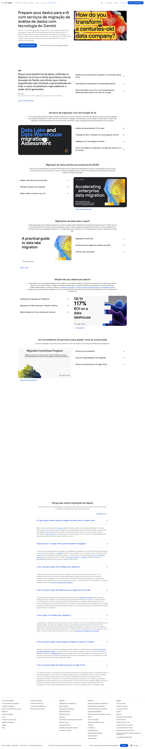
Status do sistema (92, 735)
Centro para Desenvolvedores (124, 717)
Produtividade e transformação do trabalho (70, 719)
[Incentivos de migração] (27, 45)
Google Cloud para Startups (95, 733)
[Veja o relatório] (100, 311)
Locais (3, 717)
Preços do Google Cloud (37, 703)
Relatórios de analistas (8, 722)
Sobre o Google (6, 745)
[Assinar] (124, 745)
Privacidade (15, 745)
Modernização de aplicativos (66, 709)
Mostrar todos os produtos (38, 709)
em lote (95, 555)
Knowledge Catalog (108, 287)
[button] (100, 76)
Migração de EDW (37, 62)
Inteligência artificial (64, 714)
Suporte (116, 3)
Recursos (43, 3)
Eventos (118, 711)
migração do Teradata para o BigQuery (87, 631)
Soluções (25, 3)
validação (84, 557)
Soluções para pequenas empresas (68, 727)
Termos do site (23, 745)
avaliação (60, 553)
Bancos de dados (63, 706)
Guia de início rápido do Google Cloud (97, 709)
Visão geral (18, 3)
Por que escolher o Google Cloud (10, 703)
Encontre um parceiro (122, 706)
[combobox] (136, 745)
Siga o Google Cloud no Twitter (124, 727)
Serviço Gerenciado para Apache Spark (87, 287)
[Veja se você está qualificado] (44, 363)
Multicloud (4, 711)
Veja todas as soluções (65, 730)
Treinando (90, 725)
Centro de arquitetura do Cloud (96, 722)
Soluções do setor (64, 722)
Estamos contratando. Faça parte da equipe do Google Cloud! (128, 733)
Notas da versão (92, 738)
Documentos (109, 3)
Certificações (91, 727)
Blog (3, 727)
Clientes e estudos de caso (9, 719)
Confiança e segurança (8, 706)
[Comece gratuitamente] (136, 3)
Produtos (31, 3)
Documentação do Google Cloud (96, 706)
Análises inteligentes (64, 711)
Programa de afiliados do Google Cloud (98, 703)
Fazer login (123, 3)
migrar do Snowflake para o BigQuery (62, 582)
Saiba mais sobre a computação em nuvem (99, 714)
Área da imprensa (121, 719)
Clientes (111, 62)
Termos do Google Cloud (35, 745)
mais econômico (51, 534)
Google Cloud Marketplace (95, 711)
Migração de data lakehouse (74, 62)
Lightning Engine (56, 653)
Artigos (4, 725)
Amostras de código (93, 719)
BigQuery (60, 528)
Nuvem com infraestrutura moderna (11, 709)
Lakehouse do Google (67, 287)
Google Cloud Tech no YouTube (124, 725)
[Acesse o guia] (44, 250)
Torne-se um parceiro (122, 709)
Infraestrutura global (7, 714)
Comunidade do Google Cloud (124, 737)
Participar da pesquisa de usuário (125, 730)
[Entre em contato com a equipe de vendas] (54, 45)
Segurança (62, 717)
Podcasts (118, 714)
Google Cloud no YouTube (123, 722)
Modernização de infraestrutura (67, 703)
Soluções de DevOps (64, 725)
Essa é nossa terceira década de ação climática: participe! (66, 745)
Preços (37, 3)
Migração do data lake (54, 62)
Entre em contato (51, 3)
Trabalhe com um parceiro (95, 62)
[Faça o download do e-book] (100, 192)
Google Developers (93, 730)
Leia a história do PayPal (26, 101)
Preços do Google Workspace (38, 706)
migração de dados (73, 557)
